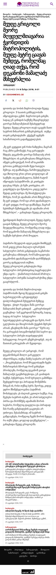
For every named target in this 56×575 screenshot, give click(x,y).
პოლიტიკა (18, 549)
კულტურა (23, 556)
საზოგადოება (29, 14)
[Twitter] (13, 101)
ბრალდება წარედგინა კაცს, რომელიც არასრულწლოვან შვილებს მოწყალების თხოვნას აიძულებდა (27, 487)
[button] (5, 4)
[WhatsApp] (27, 101)
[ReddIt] (20, 101)
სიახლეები (17, 14)
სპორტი (33, 556)
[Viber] (33, 101)
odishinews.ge (15, 94)
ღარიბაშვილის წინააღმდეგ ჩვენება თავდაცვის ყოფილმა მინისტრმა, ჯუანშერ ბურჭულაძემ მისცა (27, 530)
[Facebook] (6, 101)
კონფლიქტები (27, 553)
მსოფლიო (45, 549)
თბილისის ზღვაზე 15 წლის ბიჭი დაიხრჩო (24, 511)
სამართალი (13, 553)
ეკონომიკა (40, 553)
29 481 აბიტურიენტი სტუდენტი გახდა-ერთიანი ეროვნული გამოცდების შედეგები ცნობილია (27, 465)
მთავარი (6, 14)
